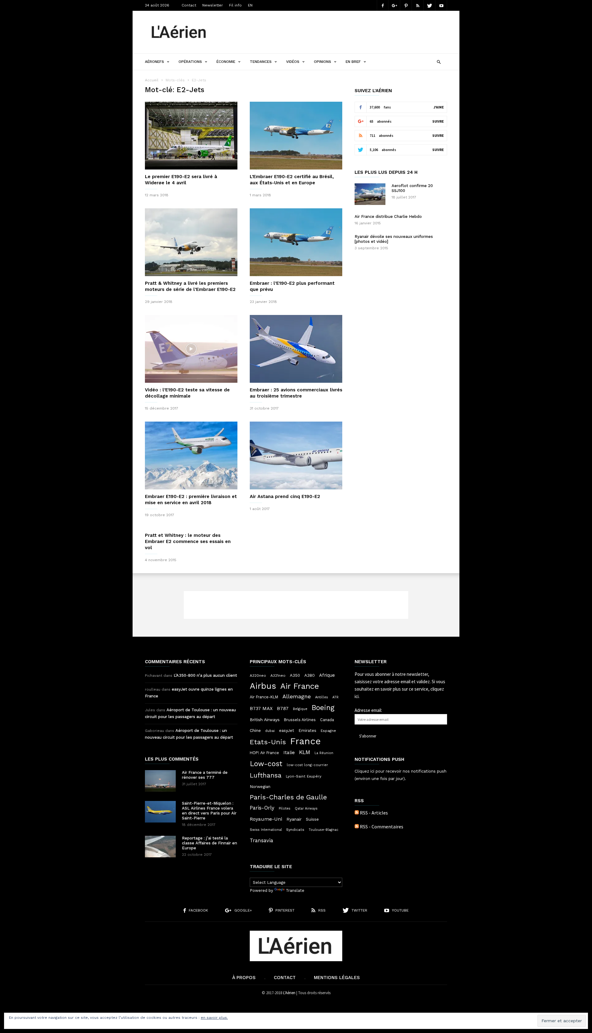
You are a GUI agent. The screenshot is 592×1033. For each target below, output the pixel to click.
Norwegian (260, 786)
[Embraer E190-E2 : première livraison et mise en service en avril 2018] (191, 455)
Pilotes (284, 808)
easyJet (286, 730)
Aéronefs (154, 61)
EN (250, 5)
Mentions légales (337, 977)
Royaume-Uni (266, 819)
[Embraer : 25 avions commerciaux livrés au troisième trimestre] (296, 349)
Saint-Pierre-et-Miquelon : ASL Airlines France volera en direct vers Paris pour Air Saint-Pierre (209, 810)
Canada (327, 719)
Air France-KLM (264, 697)
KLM (304, 752)
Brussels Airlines (300, 719)
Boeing (323, 708)
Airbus (263, 686)
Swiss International (266, 830)
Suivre (438, 121)
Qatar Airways (306, 808)
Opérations (190, 61)
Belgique (300, 709)
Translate (295, 890)
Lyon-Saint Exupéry (303, 776)
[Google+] (394, 5)
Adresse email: (368, 710)
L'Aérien (289, 992)
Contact (189, 5)
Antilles (321, 697)
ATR (335, 697)
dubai (270, 731)
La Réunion (323, 753)
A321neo (278, 675)
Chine (255, 730)
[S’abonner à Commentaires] (357, 826)
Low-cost (266, 763)
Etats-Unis (268, 741)
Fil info (235, 5)
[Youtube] (441, 5)
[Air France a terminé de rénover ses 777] (160, 781)
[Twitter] (429, 5)
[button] (438, 61)
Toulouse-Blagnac (323, 830)
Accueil (151, 80)
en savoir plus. (214, 1017)
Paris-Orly (262, 808)
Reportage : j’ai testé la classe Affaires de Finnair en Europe (209, 843)
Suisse (312, 819)
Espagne (328, 731)
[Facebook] (382, 5)
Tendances (261, 61)
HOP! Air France (264, 752)
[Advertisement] (335, 32)
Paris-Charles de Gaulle (288, 797)
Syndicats (295, 829)
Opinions (322, 61)
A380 (309, 675)
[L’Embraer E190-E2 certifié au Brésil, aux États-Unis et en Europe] (296, 135)
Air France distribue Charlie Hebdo (388, 216)
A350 (295, 675)
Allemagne (296, 696)
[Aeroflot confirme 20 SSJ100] (370, 194)
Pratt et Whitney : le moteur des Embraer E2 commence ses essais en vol (188, 541)
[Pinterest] (406, 5)
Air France (299, 686)
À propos (244, 977)
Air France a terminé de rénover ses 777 (205, 775)
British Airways (265, 719)
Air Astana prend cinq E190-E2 (285, 496)
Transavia (261, 840)
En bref (353, 61)
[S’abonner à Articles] (357, 813)
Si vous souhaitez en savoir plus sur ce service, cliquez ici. (400, 689)
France (305, 741)
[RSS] (418, 5)
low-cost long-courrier (307, 765)
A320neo (258, 675)
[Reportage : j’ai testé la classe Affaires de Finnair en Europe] (160, 846)
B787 (283, 708)
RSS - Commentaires (381, 826)
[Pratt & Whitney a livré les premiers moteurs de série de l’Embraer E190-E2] (191, 242)
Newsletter (212, 5)
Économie (225, 61)
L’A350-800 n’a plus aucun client (205, 675)
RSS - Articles (374, 813)
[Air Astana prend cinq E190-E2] (296, 455)
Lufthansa (266, 775)
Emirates (307, 730)
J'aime (439, 107)
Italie (289, 752)
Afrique (327, 675)
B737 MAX (261, 708)
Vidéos (292, 61)
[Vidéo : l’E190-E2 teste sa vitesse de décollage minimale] (191, 349)
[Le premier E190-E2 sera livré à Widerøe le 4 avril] (191, 135)
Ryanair (294, 819)
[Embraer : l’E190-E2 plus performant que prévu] (296, 242)
